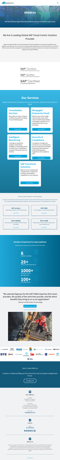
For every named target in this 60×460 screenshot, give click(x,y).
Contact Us (30, 381)
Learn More (17, 129)
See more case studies (29, 309)
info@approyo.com (30, 412)
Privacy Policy (30, 458)
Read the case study (30, 306)
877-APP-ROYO (30, 427)
